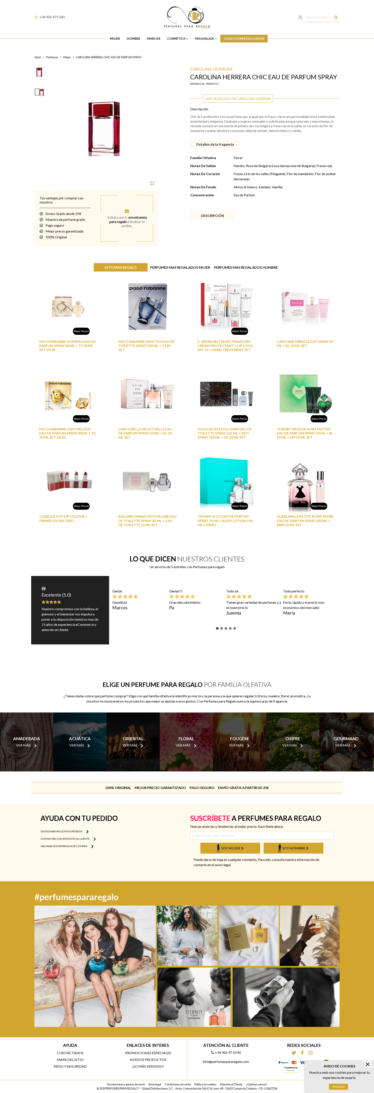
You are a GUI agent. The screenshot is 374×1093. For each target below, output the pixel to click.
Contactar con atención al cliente (65, 838)
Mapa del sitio (70, 1059)
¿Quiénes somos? (256, 1084)
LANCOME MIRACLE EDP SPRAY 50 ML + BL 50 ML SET (305, 343)
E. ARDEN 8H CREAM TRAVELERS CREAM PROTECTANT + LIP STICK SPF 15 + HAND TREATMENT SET (225, 345)
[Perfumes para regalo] (187, 17)
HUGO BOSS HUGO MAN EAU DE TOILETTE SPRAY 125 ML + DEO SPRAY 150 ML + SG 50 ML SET (224, 433)
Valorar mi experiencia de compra (64, 846)
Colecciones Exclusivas (244, 38)
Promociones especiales (148, 1053)
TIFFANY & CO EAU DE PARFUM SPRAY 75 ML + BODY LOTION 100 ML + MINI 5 (225, 520)
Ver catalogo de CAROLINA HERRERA (238, 98)
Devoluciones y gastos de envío (126, 1084)
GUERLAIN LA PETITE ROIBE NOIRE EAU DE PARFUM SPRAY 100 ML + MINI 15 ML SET (305, 520)
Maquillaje (204, 38)
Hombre (133, 38)
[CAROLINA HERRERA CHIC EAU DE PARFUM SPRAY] (152, 183)
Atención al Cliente (231, 1084)
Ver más (23, 745)
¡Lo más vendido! (148, 1066)
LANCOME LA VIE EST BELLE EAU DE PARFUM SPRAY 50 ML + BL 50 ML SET (145, 433)
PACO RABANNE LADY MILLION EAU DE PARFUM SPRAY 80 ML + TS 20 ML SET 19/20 (67, 433)
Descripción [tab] (212, 215)
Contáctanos (70, 1053)
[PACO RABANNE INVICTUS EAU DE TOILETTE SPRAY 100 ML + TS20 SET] (147, 306)
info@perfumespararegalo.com (226, 1061)
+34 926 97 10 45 (228, 1052)
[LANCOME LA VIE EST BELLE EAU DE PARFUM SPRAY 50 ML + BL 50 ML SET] (147, 394)
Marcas (153, 38)
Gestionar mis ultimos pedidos (62, 831)
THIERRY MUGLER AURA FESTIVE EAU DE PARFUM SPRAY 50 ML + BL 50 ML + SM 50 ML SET (305, 433)
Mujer (115, 38)
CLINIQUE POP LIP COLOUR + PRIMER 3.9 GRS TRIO (63, 518)
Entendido (338, 1086)
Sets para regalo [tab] (121, 267)
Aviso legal (154, 1084)
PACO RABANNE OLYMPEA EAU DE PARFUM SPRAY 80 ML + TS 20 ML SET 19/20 (67, 345)
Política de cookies (205, 1084)
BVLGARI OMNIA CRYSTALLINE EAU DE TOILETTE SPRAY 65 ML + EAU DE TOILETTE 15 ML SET (147, 520)
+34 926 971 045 (52, 17)
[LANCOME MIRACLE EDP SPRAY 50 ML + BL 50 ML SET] (306, 306)
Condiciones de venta (178, 1084)
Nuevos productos (148, 1059)
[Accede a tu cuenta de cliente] (301, 17)
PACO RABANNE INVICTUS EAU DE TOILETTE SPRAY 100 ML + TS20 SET (146, 345)
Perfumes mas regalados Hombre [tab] (246, 267)
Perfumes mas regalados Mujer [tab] (180, 267)
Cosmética (176, 38)
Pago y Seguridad (70, 1066)
